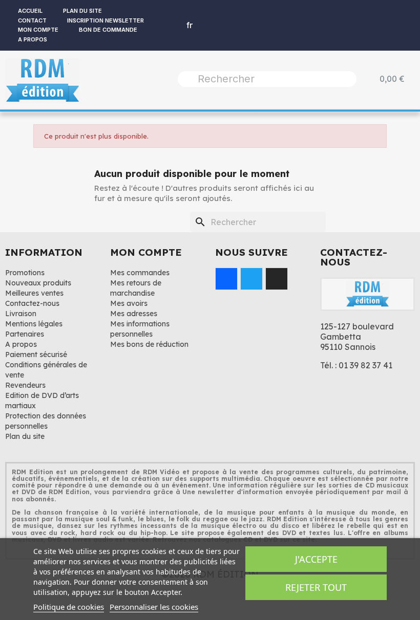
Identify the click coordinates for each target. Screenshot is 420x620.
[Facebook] (226, 279)
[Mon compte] (165, 25)
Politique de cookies (68, 607)
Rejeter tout (316, 587)
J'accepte (316, 559)
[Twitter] (251, 279)
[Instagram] (276, 279)
